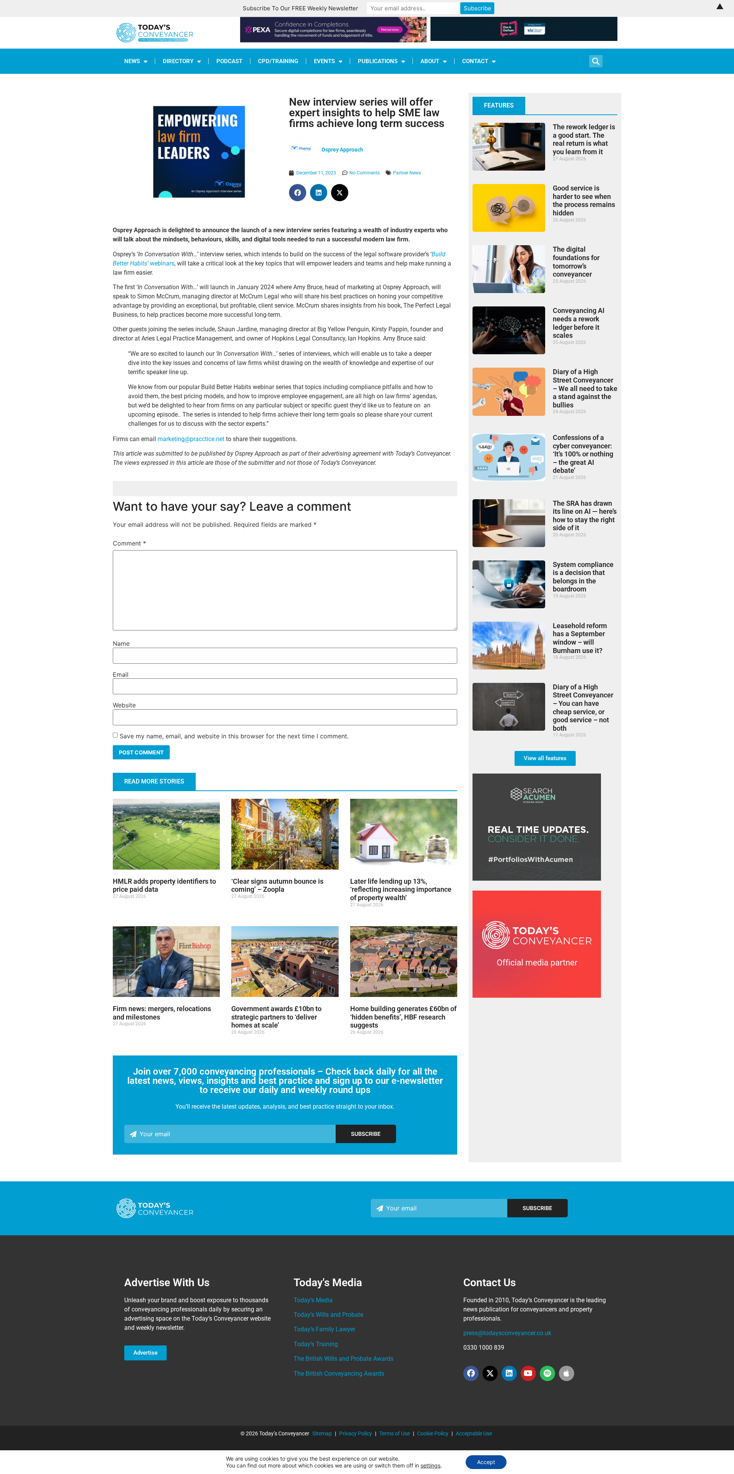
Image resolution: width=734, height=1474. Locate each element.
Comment (129, 543)
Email (120, 674)
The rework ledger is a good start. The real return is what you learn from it (584, 139)
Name (121, 643)
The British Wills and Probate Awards (343, 1358)
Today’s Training (316, 1344)
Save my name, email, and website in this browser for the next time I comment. (234, 736)
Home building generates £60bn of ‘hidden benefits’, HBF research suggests (403, 1017)
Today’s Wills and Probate (328, 1314)
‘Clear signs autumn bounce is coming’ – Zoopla (277, 885)
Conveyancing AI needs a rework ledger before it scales (578, 322)
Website (124, 705)
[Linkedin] (509, 1373)
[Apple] (566, 1373)
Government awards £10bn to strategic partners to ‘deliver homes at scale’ (276, 1017)
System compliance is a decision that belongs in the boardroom (583, 576)
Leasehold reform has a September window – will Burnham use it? (580, 638)
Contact (475, 61)
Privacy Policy (355, 1433)
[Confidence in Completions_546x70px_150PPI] (333, 40)
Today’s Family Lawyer (324, 1329)
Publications (378, 61)
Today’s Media (313, 1300)
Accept (486, 1462)
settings (430, 1465)
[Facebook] (471, 1373)
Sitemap (322, 1433)
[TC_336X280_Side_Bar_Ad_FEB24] (537, 878)
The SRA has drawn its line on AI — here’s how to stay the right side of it (585, 515)
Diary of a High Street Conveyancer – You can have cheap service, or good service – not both (583, 707)
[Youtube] (528, 1373)
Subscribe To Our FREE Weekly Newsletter (300, 8)
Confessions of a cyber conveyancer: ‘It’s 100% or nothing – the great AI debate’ (583, 453)
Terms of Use (394, 1433)
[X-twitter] (490, 1373)
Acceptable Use (474, 1433)
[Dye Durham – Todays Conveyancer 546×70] (523, 38)
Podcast (229, 61)
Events (324, 61)
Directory (178, 61)
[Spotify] (547, 1373)
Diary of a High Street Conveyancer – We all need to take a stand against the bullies (585, 388)
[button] (297, 192)
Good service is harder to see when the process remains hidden (584, 200)
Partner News (407, 173)
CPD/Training (278, 61)
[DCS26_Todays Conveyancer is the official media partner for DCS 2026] (537, 995)
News (132, 61)
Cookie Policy (432, 1433)
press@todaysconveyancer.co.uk (507, 1333)
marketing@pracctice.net (191, 439)
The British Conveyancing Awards (339, 1373)
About (430, 61)
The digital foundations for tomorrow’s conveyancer (576, 261)
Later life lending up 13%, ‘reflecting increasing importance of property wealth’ (400, 889)
